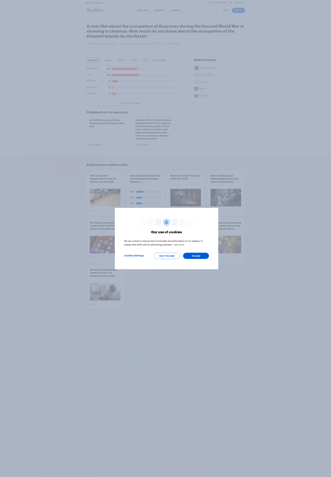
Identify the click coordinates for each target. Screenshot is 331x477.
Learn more (178, 245)
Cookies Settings (134, 255)
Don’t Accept (167, 256)
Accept (196, 256)
